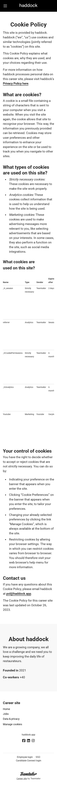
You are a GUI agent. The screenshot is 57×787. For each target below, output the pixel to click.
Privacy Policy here (15, 83)
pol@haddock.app (18, 593)
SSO (38, 757)
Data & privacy (11, 718)
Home (6, 709)
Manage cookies (12, 724)
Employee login (25, 757)
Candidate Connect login (28, 760)
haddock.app (28, 734)
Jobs (6, 713)
